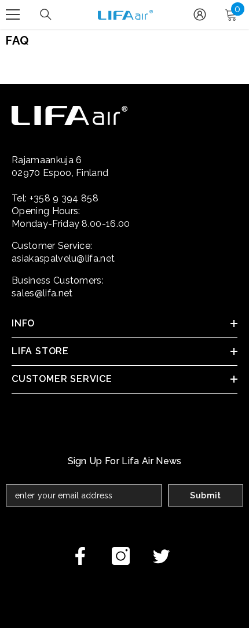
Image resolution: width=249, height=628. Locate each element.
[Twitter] (161, 556)
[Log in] (199, 14)
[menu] (13, 14)
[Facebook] (80, 556)
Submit (205, 495)
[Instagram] (121, 556)
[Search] (46, 14)
